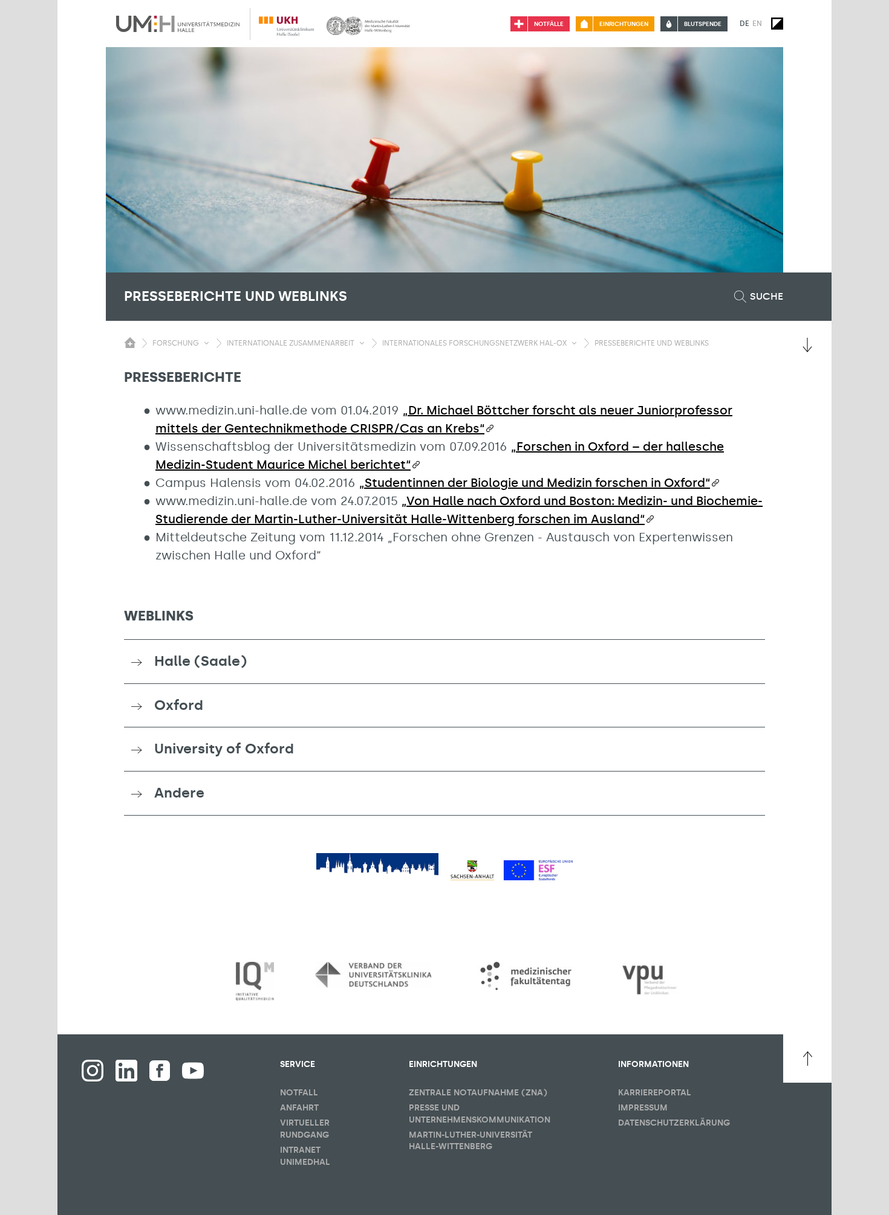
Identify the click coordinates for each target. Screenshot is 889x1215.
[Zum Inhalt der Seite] (807, 345)
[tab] (444, 661)
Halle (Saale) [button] (200, 661)
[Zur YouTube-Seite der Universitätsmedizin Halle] (193, 1071)
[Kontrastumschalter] (777, 24)
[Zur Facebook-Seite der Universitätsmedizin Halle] (159, 1071)
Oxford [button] (178, 705)
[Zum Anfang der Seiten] (807, 1058)
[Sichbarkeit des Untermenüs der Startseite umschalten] (130, 342)
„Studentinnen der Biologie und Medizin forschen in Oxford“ (534, 482)
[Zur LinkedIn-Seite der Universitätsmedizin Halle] (126, 1071)
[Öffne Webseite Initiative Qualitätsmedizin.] (255, 981)
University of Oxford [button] (224, 748)
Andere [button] (179, 792)
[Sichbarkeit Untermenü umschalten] (206, 343)
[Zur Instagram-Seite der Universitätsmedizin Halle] (92, 1071)
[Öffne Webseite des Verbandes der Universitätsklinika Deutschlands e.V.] (373, 974)
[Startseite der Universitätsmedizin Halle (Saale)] (177, 23)
